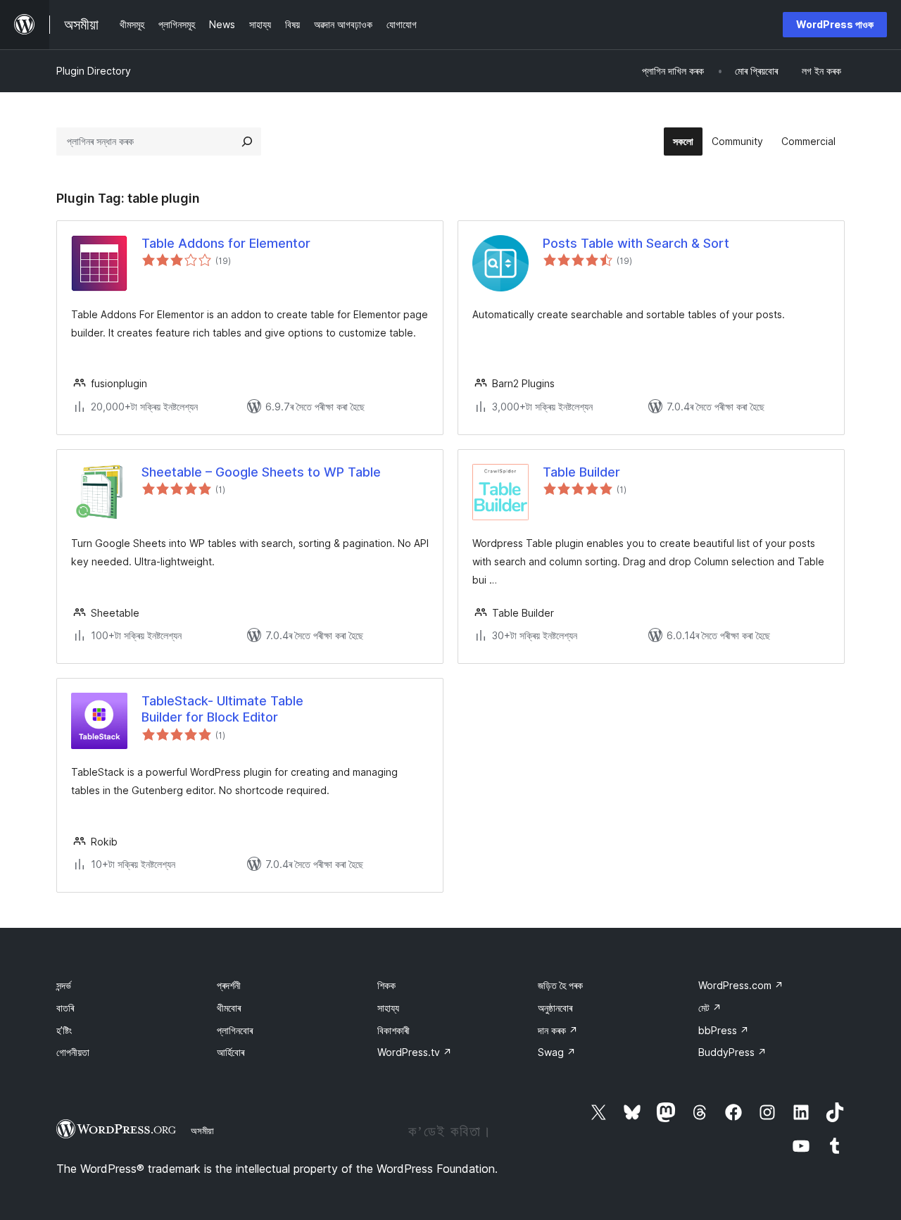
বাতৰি (65, 1008)
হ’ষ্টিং (64, 1030)
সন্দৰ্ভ (63, 985)
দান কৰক (558, 1030)
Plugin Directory (93, 71)
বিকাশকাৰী (393, 1030)
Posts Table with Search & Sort (636, 243)
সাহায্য (388, 1008)
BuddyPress (732, 1052)
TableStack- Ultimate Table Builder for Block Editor (222, 708)
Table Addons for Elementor (225, 243)
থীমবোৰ (229, 1008)
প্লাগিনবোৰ (235, 1030)
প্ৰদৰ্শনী (229, 985)
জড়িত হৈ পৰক (560, 985)
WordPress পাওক (835, 24)
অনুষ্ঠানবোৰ (555, 1008)
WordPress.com (740, 985)
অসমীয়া (202, 1130)
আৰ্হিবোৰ (230, 1052)
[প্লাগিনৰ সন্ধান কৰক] (247, 141)
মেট (710, 1008)
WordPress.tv (414, 1052)
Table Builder (581, 472)
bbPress (723, 1030)
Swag (557, 1052)
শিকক (386, 985)
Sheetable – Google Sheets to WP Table (261, 472)
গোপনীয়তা (72, 1052)
